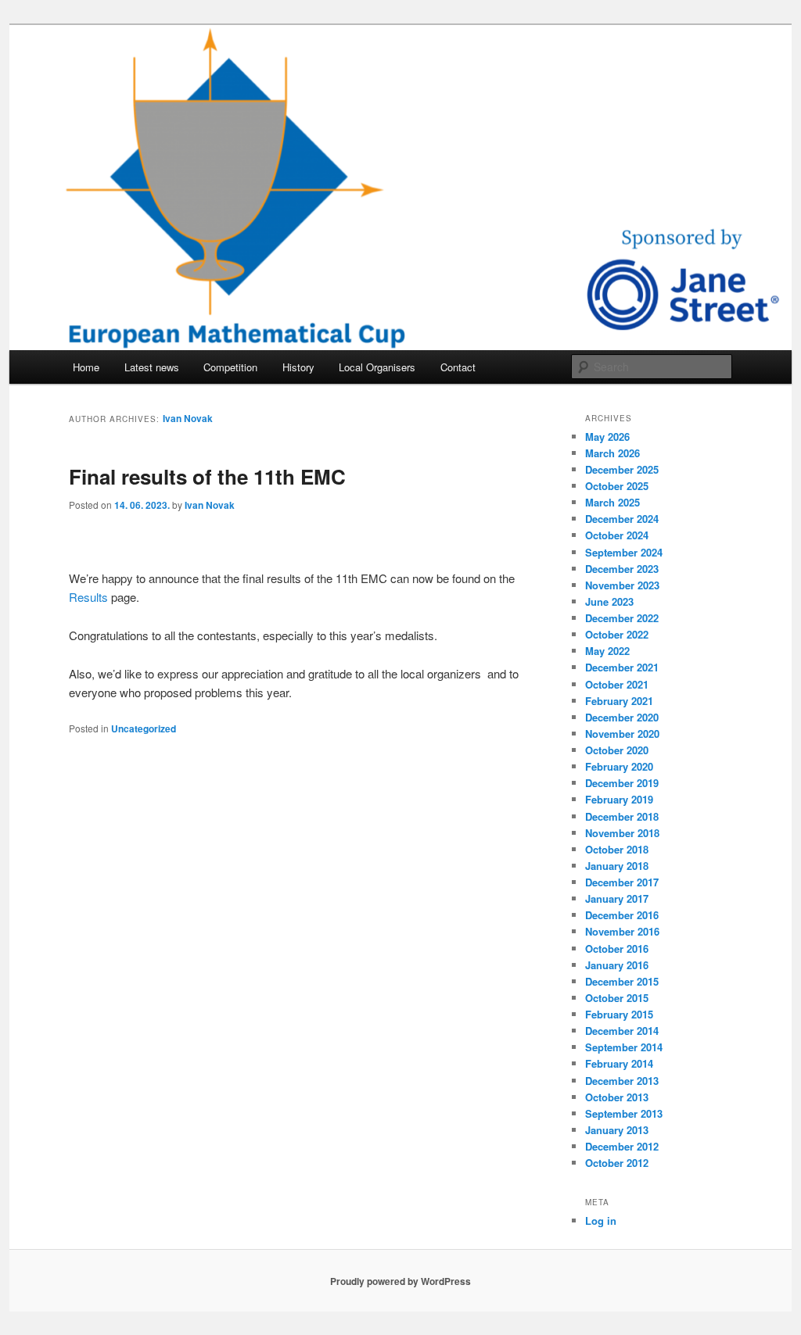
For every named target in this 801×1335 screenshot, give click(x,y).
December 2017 (622, 882)
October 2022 (616, 634)
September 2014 (624, 1047)
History (298, 367)
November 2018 (622, 832)
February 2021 (619, 700)
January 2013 (616, 1129)
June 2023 (609, 601)
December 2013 (622, 1080)
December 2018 (622, 816)
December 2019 (622, 782)
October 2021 (616, 684)
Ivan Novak (188, 418)
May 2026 (607, 436)
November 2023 (622, 585)
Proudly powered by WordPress (400, 1281)
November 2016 (622, 931)
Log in (600, 1220)
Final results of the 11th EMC (207, 476)
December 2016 (622, 914)
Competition (230, 367)
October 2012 (616, 1162)
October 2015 (616, 997)
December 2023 (622, 568)
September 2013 (624, 1113)
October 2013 (616, 1097)
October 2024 (616, 535)
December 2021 (622, 667)
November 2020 (622, 733)
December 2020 (622, 717)
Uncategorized (143, 728)
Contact (458, 367)
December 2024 (622, 518)
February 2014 (619, 1063)
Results (88, 597)
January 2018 (616, 865)
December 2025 (622, 469)
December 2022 (622, 617)
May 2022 (607, 650)
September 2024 (624, 552)
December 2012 (622, 1146)
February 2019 (619, 799)
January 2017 (616, 898)
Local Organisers (377, 367)
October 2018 (616, 849)
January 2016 (616, 964)
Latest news (151, 367)
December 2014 (622, 1030)
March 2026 (612, 453)
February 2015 (619, 1014)
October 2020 (616, 750)
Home (86, 367)
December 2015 (622, 981)
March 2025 (612, 502)
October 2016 (616, 948)
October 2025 (616, 485)
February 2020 (619, 766)
